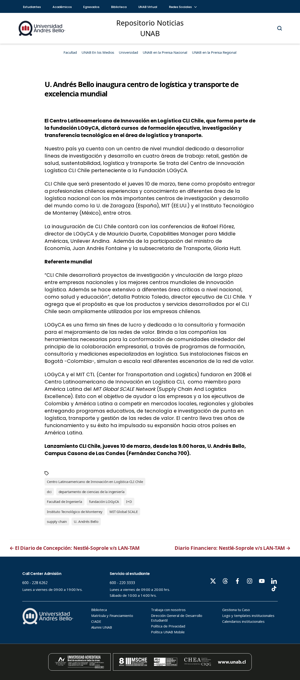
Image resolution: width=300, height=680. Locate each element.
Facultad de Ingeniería (64, 501)
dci (49, 491)
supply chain (57, 521)
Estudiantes (32, 7)
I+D (129, 501)
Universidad (128, 52)
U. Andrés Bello (86, 521)
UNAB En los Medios (98, 52)
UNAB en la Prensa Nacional (165, 52)
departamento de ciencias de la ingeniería (91, 491)
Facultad (70, 52)
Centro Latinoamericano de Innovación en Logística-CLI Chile (95, 481)
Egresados (91, 7)
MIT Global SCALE (123, 511)
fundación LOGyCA (104, 501)
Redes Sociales (180, 7)
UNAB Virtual (147, 7)
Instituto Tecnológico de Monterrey (74, 511)
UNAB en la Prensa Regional (214, 52)
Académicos (62, 7)
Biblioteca (119, 7)
